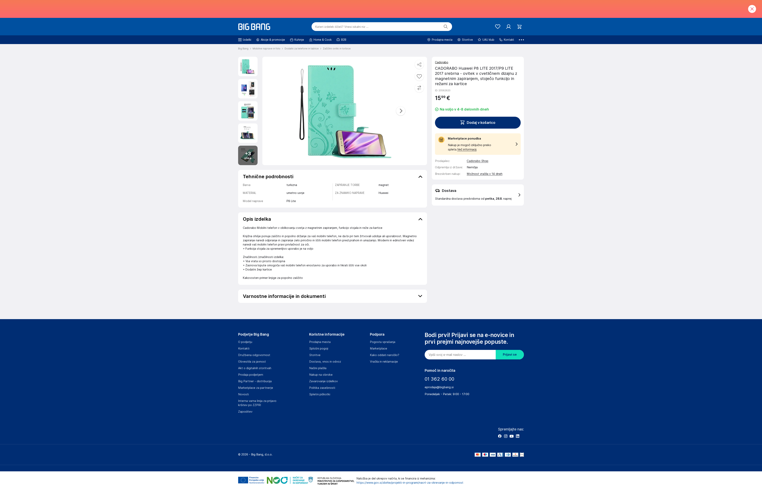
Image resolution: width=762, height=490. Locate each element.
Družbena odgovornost (254, 355)
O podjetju (245, 342)
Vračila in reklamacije (384, 361)
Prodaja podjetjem (250, 374)
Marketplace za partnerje (255, 388)
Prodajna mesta (320, 342)
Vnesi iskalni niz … (341, 27)
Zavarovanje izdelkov (323, 381)
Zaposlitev (245, 411)
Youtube (511, 436)
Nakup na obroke (321, 374)
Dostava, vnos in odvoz (325, 361)
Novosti (243, 394)
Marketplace (378, 348)
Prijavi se (510, 354)
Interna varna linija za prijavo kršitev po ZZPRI (257, 403)
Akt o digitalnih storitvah (254, 368)
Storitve (314, 355)
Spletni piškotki (319, 394)
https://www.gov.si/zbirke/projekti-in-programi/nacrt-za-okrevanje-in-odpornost (410, 482)
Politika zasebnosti (322, 388)
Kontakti (243, 348)
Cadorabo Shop (477, 161)
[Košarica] (519, 26)
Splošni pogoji (318, 348)
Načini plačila (317, 368)
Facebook (499, 436)
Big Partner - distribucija (255, 381)
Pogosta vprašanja (382, 342)
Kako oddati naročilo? (384, 355)
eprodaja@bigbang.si (439, 387)
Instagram (505, 436)
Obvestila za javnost (252, 361)
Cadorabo (441, 62)
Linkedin (517, 436)
